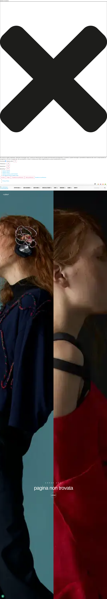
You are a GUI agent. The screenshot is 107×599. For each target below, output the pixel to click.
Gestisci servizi (6, 172)
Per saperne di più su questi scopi (10, 175)
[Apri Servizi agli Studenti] (51, 188)
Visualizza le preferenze (17, 177)
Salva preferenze (30, 177)
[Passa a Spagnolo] (103, 184)
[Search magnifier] (105, 188)
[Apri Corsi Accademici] (30, 188)
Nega (8, 177)
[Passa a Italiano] (98, 184)
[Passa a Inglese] (100, 184)
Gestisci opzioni (6, 171)
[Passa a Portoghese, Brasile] (105, 184)
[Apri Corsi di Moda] (39, 188)
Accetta (3, 177)
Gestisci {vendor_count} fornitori (10, 174)
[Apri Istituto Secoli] (20, 188)
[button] (53, 79)
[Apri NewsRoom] (65, 188)
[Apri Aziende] (71, 188)
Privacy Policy (5, 181)
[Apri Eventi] (57, 188)
